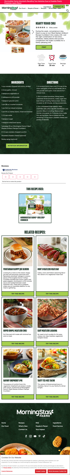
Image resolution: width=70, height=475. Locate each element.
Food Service (58, 426)
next (33, 32)
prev (2, 32)
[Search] (67, 10)
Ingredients (57, 423)
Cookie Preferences (6, 471)
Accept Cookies (40, 471)
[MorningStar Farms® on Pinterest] (39, 436)
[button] (14, 50)
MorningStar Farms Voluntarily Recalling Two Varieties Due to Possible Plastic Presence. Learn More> (33, 2)
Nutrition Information (17, 146)
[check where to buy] (67, 5)
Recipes (43, 8)
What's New (52, 8)
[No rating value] (41, 27)
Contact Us (23, 429)
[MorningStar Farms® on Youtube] (35, 436)
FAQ (59, 8)
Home (3, 423)
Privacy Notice (7, 467)
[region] (35, 465)
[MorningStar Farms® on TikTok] (44, 436)
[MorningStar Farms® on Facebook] (26, 436)
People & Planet (33, 8)
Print (44, 47)
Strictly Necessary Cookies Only (57, 471)
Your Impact (40, 429)
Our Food (22, 8)
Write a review (53, 27)
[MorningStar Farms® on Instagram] (30, 436)
